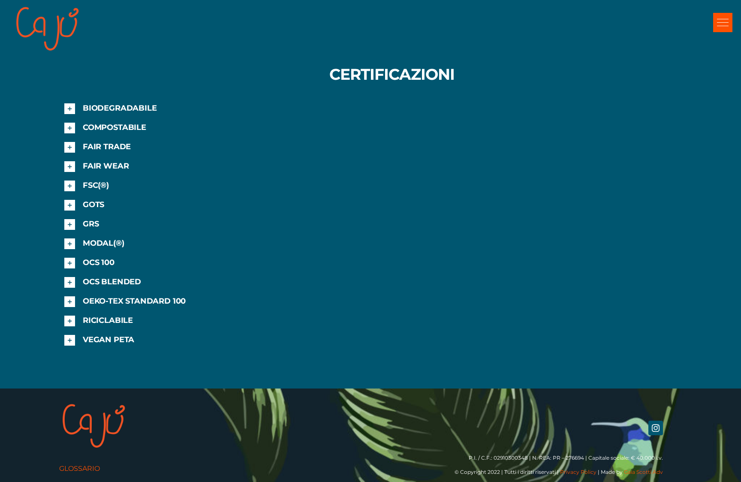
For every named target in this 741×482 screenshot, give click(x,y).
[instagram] (655, 428)
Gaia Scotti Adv (643, 472)
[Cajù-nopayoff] (47, 7)
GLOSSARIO (79, 468)
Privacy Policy (578, 472)
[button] (722, 22)
